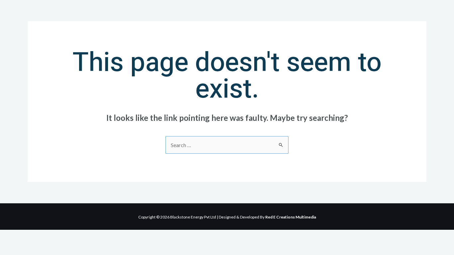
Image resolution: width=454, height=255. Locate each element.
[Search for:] (227, 145)
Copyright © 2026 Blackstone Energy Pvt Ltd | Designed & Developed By (227, 216)
